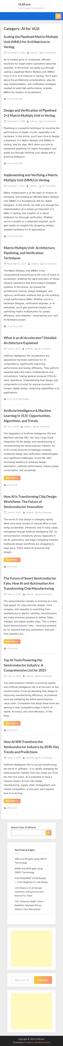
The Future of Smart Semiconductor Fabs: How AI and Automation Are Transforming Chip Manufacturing (30, 583)
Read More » (13, 478)
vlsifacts (34, 52)
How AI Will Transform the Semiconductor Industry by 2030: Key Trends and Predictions (31, 747)
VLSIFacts (24, 4)
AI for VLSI (12, 99)
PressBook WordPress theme (37, 1042)
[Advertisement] (31, 948)
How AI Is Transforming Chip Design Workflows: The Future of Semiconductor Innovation (30, 501)
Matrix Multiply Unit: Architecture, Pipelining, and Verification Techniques (29, 253)
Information (23, 399)
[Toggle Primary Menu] (58, 16)
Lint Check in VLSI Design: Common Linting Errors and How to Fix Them (29, 892)
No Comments (49, 53)
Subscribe (43, 979)
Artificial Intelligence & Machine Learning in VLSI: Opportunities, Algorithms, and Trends (27, 415)
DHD (20, 99)
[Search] (48, 832)
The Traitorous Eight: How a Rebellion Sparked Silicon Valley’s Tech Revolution (29, 905)
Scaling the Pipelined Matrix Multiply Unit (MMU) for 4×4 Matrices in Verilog (31, 42)
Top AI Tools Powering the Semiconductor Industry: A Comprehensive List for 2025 (25, 665)
